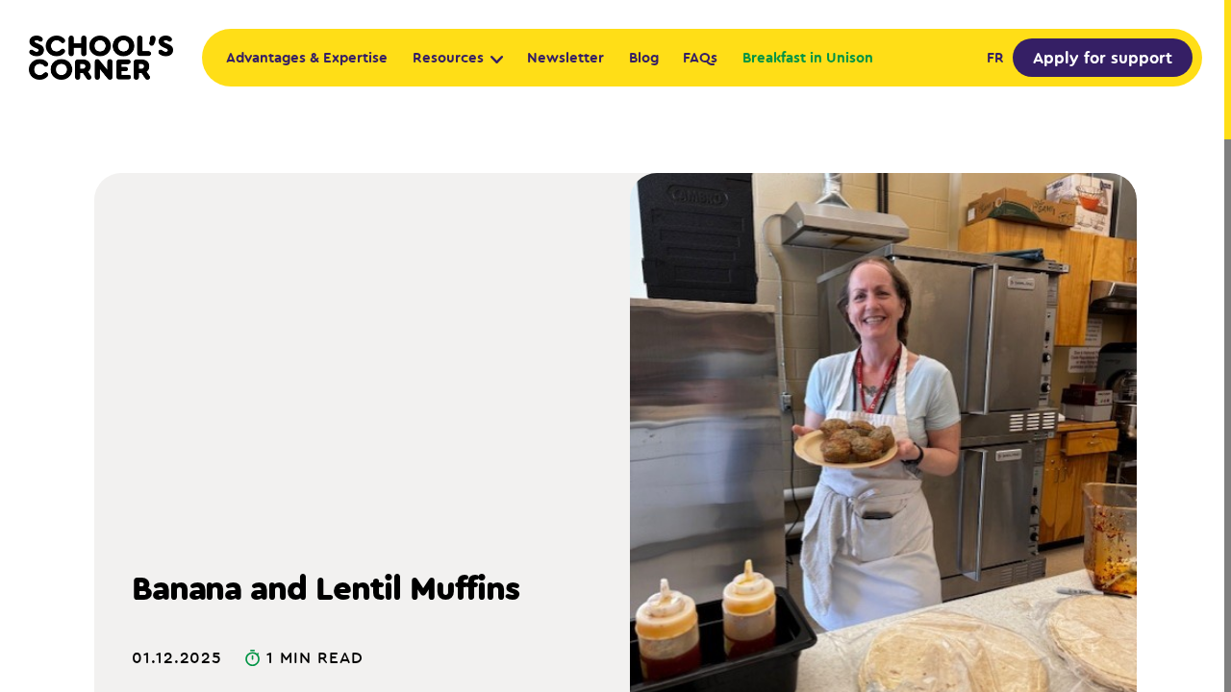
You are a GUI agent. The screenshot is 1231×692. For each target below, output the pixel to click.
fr (995, 57)
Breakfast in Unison (807, 57)
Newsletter (565, 57)
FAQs (700, 57)
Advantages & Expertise (307, 57)
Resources (448, 57)
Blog (644, 57)
